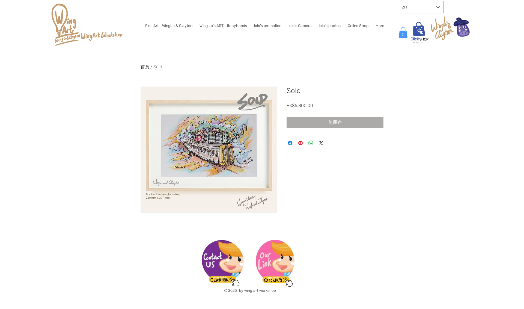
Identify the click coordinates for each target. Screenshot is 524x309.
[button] (403, 32)
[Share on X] (321, 143)
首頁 (145, 66)
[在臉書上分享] (290, 143)
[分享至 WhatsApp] (311, 143)
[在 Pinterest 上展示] (300, 143)
